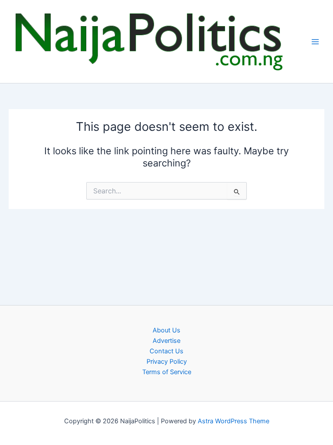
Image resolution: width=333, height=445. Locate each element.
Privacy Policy (167, 361)
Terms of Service (166, 372)
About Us (166, 330)
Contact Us (166, 351)
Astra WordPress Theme (233, 421)
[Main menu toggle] (315, 42)
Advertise (166, 341)
